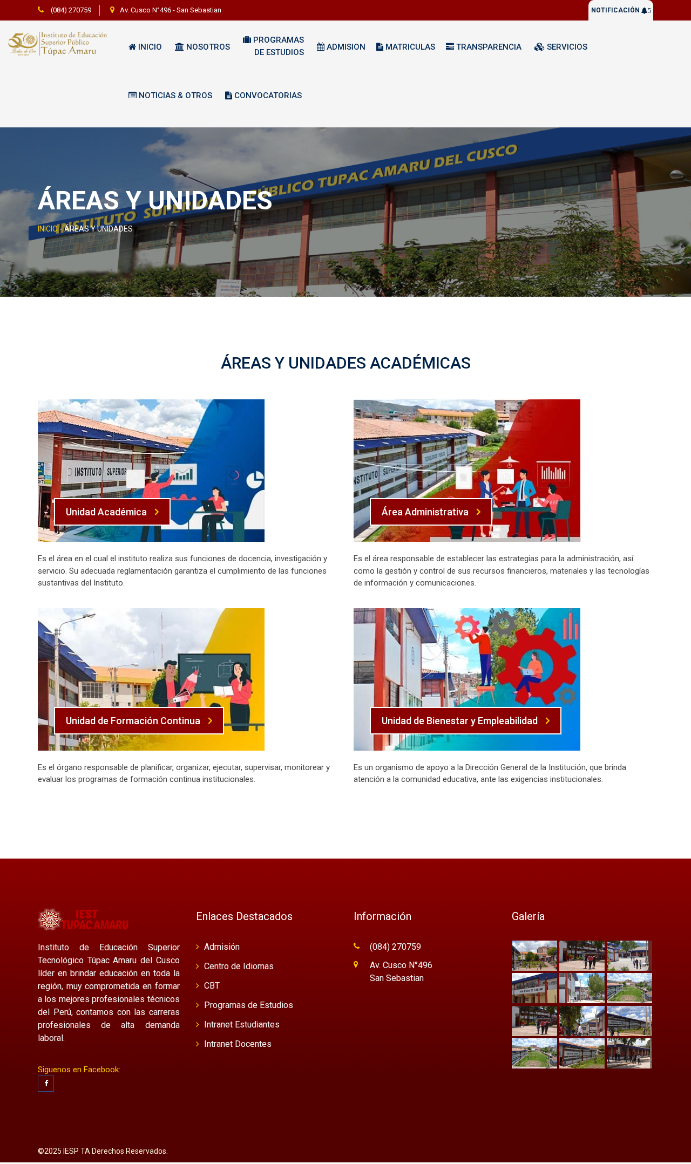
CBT (212, 986)
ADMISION (344, 47)
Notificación (621, 10)
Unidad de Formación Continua (133, 720)
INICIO (48, 228)
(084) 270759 (70, 10)
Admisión (222, 947)
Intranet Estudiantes (242, 1024)
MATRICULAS (409, 47)
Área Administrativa (425, 512)
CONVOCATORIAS (267, 95)
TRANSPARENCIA (487, 47)
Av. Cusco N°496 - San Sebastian (170, 10)
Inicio (149, 47)
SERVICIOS (566, 47)
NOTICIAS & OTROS (174, 95)
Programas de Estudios (248, 1005)
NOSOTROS (207, 47)
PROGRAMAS (277, 46)
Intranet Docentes (238, 1044)
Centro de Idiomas (239, 966)
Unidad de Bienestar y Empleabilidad (460, 720)
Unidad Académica (106, 512)
